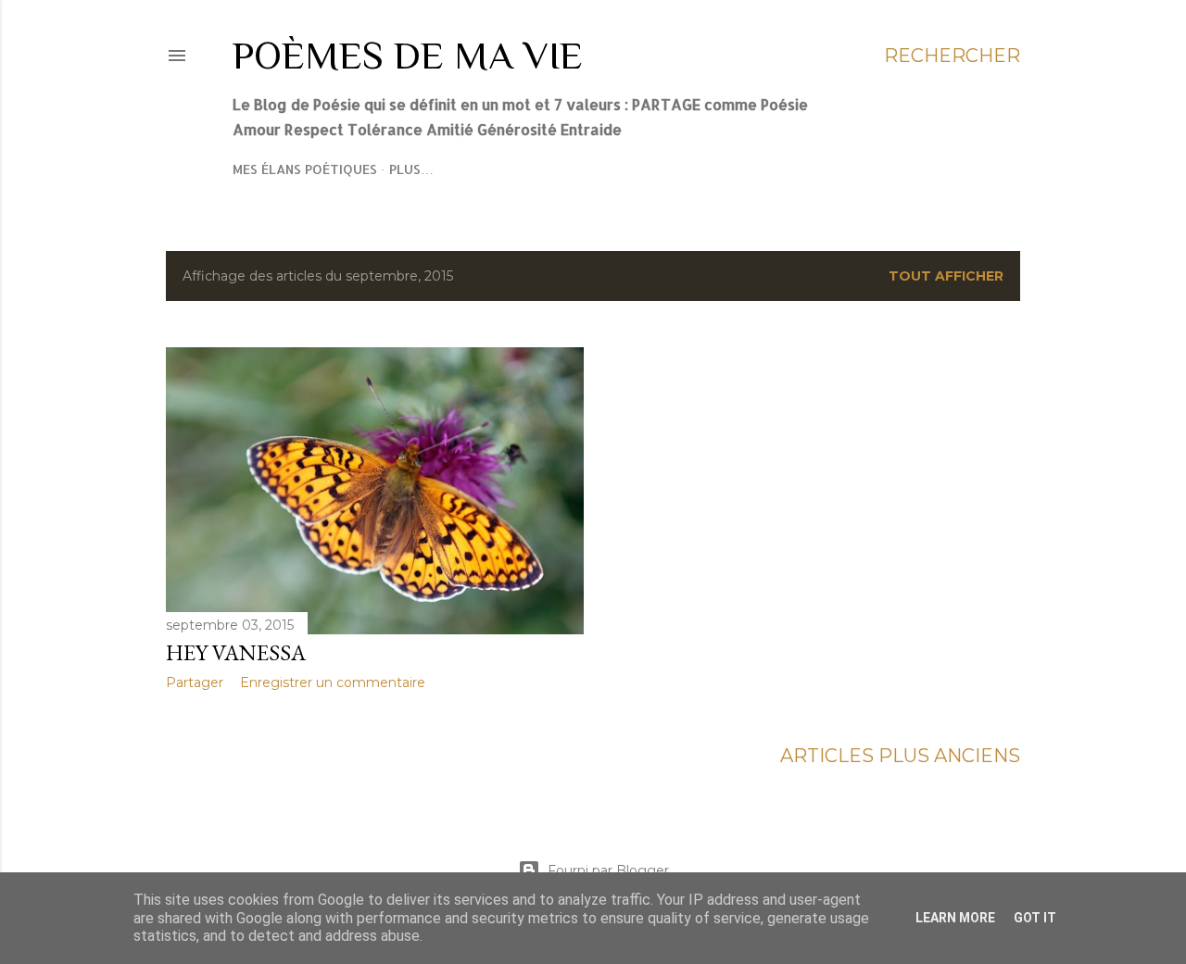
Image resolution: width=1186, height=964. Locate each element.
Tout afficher (946, 276)
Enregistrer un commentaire (332, 682)
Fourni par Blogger (608, 870)
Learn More (955, 917)
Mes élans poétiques (305, 169)
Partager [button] (194, 682)
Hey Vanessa (236, 652)
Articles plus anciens (900, 756)
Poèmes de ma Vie (408, 55)
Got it (1035, 917)
